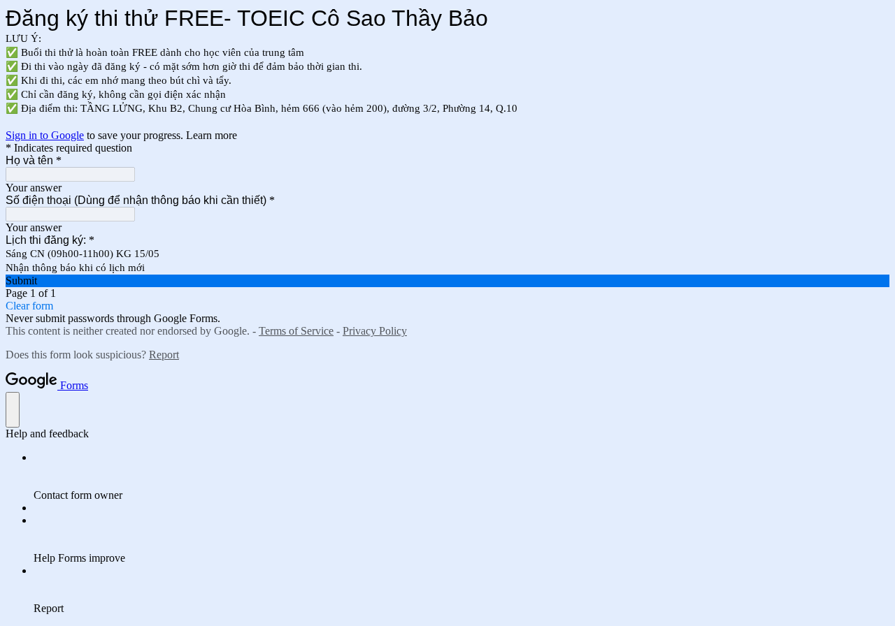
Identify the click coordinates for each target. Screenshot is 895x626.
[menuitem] (461, 476)
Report (164, 355)
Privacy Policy (375, 331)
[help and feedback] (13, 410)
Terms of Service (296, 331)
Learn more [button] (211, 135)
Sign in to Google (45, 135)
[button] (447, 281)
